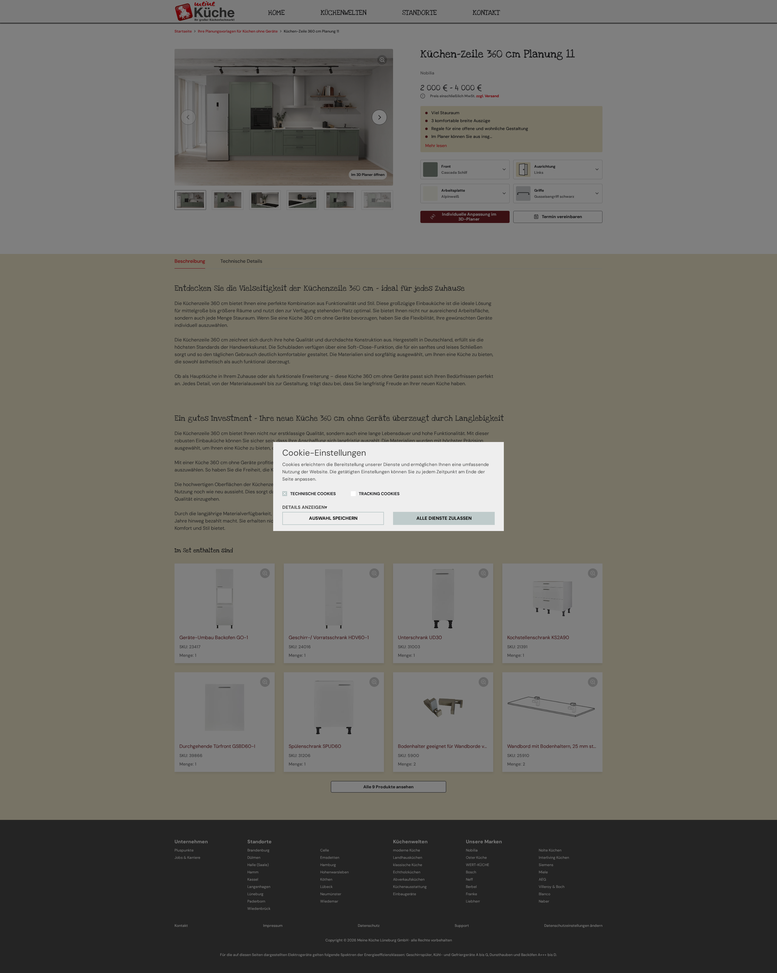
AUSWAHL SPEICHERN (333, 518)
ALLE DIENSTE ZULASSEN (444, 518)
